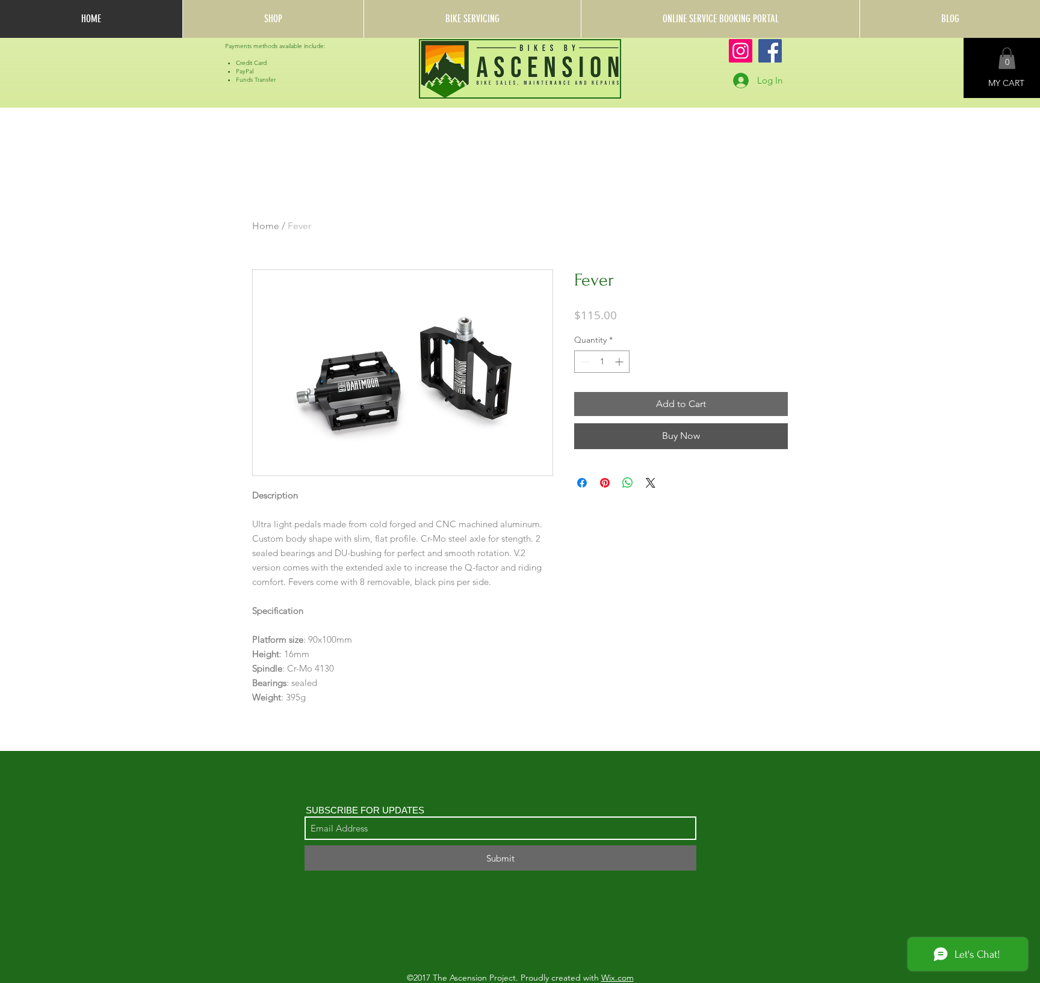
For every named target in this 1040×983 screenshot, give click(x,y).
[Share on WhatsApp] (628, 483)
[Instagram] (740, 51)
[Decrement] (583, 361)
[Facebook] (770, 51)
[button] (1007, 58)
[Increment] (620, 361)
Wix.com (617, 977)
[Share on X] (650, 483)
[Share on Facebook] (582, 483)
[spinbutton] (602, 361)
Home (265, 225)
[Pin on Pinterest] (605, 483)
